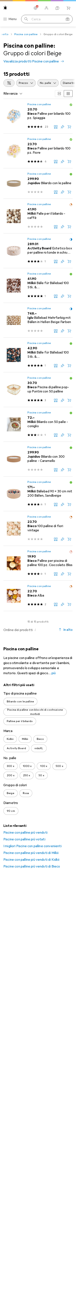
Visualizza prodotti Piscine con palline (31, 61)
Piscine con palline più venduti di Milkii (31, 853)
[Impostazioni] (35, 8)
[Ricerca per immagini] (67, 19)
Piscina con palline (26, 34)
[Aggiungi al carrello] (69, 126)
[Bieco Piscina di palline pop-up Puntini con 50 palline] (38, 389)
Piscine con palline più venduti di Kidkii (31, 860)
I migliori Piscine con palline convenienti (32, 846)
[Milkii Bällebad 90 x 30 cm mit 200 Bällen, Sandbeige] (38, 494)
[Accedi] (46, 8)
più (54, 673)
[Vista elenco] (68, 93)
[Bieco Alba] (38, 596)
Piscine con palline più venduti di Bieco (31, 866)
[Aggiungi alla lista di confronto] (55, 126)
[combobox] (9, 83)
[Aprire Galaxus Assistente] (57, 8)
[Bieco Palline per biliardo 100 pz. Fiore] (38, 151)
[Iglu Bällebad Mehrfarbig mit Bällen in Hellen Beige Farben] (38, 320)
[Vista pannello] (59, 93)
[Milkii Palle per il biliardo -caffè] (38, 216)
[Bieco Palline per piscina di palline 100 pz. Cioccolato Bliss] (38, 563)
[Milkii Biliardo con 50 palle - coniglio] (38, 424)
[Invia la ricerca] (26, 19)
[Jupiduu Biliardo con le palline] (38, 183)
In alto (68, 630)
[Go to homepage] (5, 8)
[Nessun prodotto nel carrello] (68, 8)
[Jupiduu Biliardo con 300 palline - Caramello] (38, 459)
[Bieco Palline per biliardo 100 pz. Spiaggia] (38, 116)
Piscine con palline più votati (24, 839)
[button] (71, 104)
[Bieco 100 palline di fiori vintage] (38, 528)
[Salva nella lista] (62, 126)
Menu (12, 19)
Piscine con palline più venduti (25, 832)
